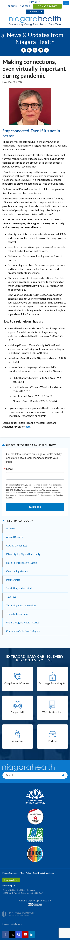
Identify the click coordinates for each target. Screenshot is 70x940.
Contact (36, 11)
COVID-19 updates (16, 545)
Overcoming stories (17, 571)
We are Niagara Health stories (22, 622)
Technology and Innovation (21, 605)
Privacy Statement (10, 873)
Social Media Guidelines (43, 873)
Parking (52, 740)
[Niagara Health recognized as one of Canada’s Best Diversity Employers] (35, 796)
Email (9, 469)
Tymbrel (18, 924)
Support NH (17, 712)
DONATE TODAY (47, 6)
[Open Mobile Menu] (66, 3)
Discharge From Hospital (52, 683)
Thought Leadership (17, 613)
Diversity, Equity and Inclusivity (23, 554)
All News (11, 528)
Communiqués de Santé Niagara (23, 631)
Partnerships (13, 579)
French (12, 6)
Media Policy (25, 873)
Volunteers (17, 740)
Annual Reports (14, 537)
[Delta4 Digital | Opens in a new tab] (18, 914)
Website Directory (52, 712)
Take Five (11, 596)
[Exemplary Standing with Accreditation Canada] (35, 816)
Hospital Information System (21, 562)
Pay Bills (35, 2)
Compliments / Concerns (17, 683)
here (28, 426)
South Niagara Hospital (19, 588)
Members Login (11, 880)
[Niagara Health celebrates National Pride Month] (35, 854)
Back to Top (7, 885)
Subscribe (35, 507)
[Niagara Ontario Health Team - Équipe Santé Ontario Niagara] (35, 904)
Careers (25, 6)
